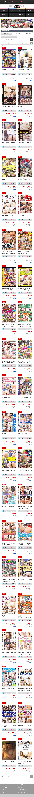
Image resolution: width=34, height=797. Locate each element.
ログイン (21, 3)
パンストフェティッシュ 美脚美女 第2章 (25, 750)
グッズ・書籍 (12, 14)
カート (4, 2)
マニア (4, 10)
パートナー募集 (4, 787)
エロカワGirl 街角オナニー (9, 677)
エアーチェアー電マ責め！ (9, 495)
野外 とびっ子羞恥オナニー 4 (25, 386)
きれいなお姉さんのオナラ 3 (9, 459)
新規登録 (13, 3)
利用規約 (2, 792)
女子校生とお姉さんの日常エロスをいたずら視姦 (25, 495)
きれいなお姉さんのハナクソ (9, 641)
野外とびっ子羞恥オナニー (25, 167)
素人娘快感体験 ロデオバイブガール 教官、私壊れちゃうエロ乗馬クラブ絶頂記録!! (9, 277)
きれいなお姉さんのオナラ (9, 131)
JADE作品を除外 (28, 33)
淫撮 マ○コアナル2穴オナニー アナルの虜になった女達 (9, 240)
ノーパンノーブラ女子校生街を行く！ (9, 714)
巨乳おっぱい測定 (25, 422)
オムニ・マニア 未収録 (9, 750)
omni (15, 80)
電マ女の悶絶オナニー (9, 204)
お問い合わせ (20, 787)
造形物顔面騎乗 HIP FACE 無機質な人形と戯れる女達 (25, 677)
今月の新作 (21, 14)
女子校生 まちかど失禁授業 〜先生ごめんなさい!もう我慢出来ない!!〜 (9, 568)
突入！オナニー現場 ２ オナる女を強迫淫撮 (25, 240)
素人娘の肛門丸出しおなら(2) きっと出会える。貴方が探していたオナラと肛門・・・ (25, 277)
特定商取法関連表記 (22, 789)
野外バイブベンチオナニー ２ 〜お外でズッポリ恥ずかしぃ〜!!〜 (9, 313)
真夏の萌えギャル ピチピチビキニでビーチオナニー (25, 532)
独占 (4, 47)
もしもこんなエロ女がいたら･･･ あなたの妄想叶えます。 (25, 604)
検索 (30, 3)
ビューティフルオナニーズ (9, 95)
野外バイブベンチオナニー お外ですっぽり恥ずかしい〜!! (25, 349)
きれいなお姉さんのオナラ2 (25, 568)
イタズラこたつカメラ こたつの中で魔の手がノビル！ (25, 313)
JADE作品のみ (17, 33)
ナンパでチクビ (25, 204)
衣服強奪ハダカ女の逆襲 (9, 58)
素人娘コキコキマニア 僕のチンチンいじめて (9, 532)
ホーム (2, 784)
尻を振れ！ (9, 604)
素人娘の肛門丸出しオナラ (9, 386)
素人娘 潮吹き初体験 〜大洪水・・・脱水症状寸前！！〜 (9, 349)
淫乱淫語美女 (25, 95)
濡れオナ (9, 422)
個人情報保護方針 (21, 792)
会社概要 (2, 789)
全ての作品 (6, 33)
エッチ (12, 10)
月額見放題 (4, 14)
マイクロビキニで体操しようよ (25, 714)
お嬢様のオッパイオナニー (25, 131)
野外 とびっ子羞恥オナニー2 (25, 459)
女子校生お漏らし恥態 (25, 58)
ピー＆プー (21, 10)
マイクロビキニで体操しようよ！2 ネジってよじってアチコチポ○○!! (25, 641)
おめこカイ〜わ (9, 167)
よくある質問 (20, 784)
